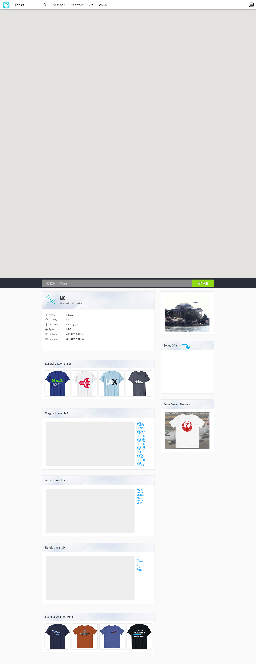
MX (138, 567)
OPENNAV (17, 4)
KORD (140, 490)
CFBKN (141, 447)
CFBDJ (140, 433)
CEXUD (141, 431)
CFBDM (141, 441)
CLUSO (141, 460)
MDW (140, 562)
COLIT (140, 463)
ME (138, 565)
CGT (139, 557)
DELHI (140, 465)
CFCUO (141, 449)
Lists (91, 4)
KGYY (140, 500)
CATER (141, 425)
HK (138, 559)
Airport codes (58, 4)
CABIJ (140, 423)
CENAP (141, 428)
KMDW (140, 495)
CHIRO (140, 452)
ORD (139, 570)
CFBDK (141, 436)
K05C (140, 503)
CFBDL (141, 439)
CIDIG (140, 455)
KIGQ (139, 498)
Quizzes (103, 4)
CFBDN (141, 444)
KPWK (140, 492)
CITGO (140, 457)
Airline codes (77, 4)
